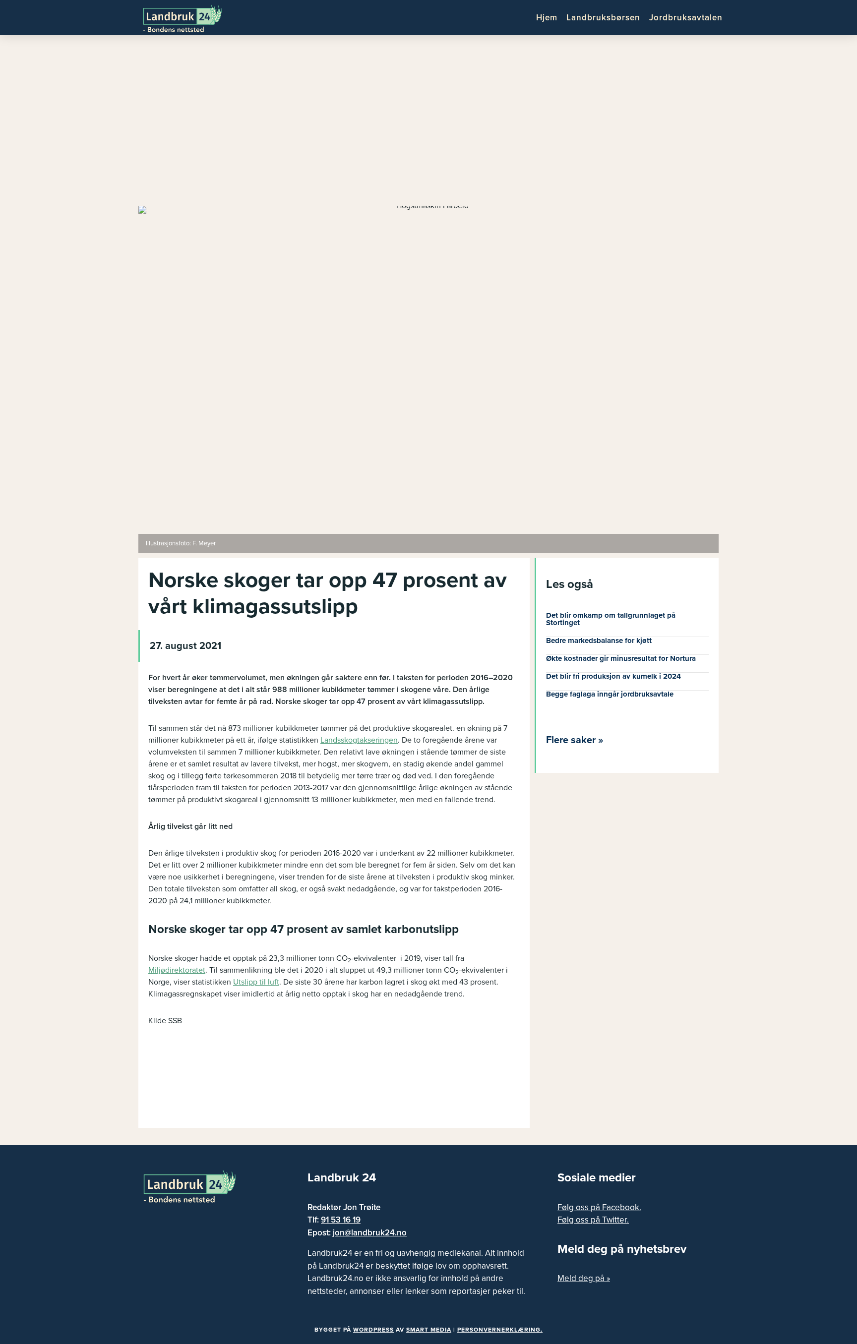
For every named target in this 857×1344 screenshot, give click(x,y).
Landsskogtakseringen (359, 740)
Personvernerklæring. (500, 1329)
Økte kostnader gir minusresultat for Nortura (621, 658)
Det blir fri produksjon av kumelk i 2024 (613, 676)
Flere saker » (575, 740)
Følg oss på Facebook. (599, 1207)
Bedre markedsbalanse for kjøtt (599, 640)
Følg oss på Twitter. (593, 1220)
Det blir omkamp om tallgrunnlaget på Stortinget (610, 619)
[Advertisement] (428, 124)
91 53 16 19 (341, 1220)
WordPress (373, 1329)
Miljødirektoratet (176, 970)
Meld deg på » (583, 1278)
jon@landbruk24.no (370, 1232)
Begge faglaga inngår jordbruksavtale (609, 694)
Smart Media (428, 1329)
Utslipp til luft (256, 982)
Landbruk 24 (190, 17)
